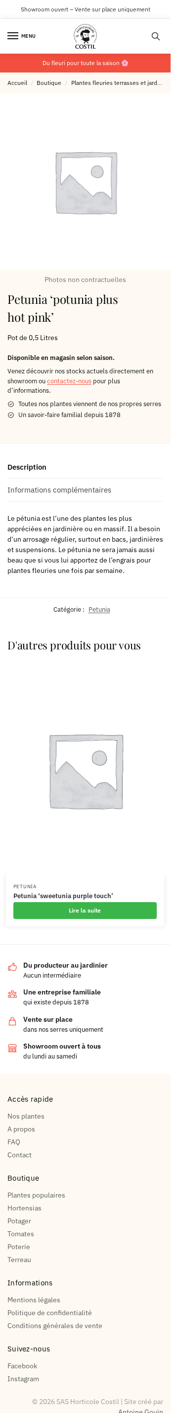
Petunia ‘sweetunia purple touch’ (63, 896)
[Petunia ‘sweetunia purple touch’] (85, 770)
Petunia (99, 609)
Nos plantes (25, 1116)
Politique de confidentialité (49, 1312)
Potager (19, 1220)
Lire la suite (85, 910)
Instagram (23, 1378)
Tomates (20, 1233)
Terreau (19, 1259)
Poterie (18, 1246)
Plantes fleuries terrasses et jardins (118, 82)
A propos (21, 1129)
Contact (19, 1154)
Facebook (22, 1365)
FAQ (13, 1141)
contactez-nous (69, 381)
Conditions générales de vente (54, 1325)
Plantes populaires (36, 1195)
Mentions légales (33, 1299)
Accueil (17, 82)
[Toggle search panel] (156, 36)
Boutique (49, 82)
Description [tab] (26, 467)
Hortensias (24, 1207)
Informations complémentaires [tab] (59, 490)
